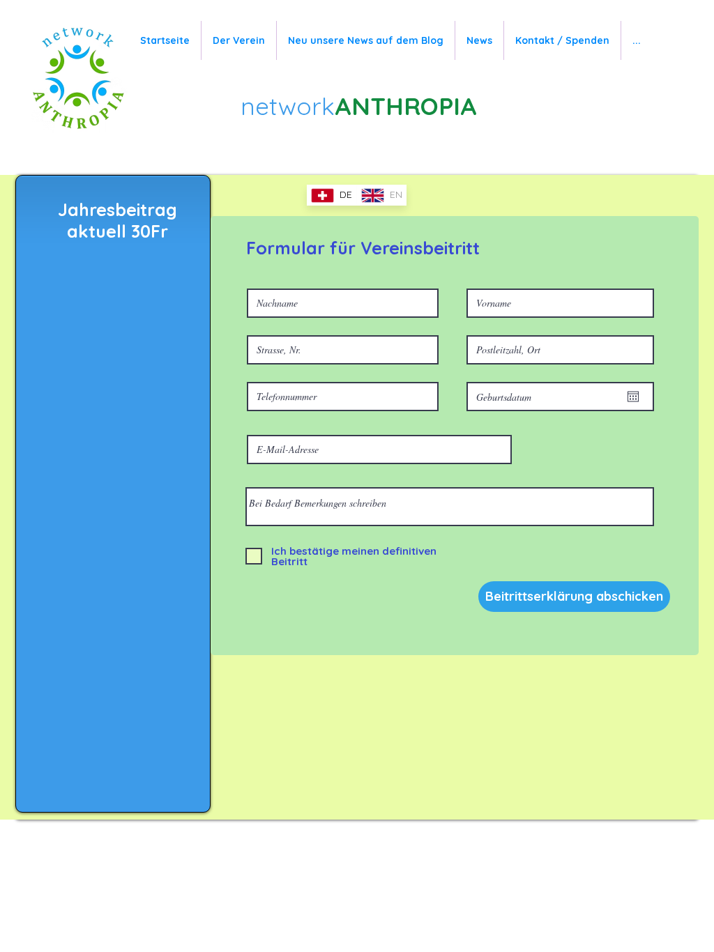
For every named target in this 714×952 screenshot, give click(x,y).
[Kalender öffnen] (633, 396)
